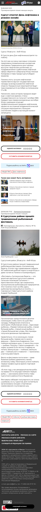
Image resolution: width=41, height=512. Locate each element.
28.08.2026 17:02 (6, 212)
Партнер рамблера (18, 502)
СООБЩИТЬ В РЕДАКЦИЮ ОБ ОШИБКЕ (16, 443)
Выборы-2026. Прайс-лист (12, 441)
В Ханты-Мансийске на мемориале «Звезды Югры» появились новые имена (23, 200)
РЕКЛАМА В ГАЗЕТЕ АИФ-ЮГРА (13, 438)
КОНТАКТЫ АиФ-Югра (10, 435)
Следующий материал (20, 506)
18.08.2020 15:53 (6, 8)
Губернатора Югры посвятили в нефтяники (20, 129)
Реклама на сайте (28, 435)
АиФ (16, 257)
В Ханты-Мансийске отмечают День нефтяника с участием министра (21, 194)
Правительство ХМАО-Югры (11, 48)
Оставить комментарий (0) (20, 156)
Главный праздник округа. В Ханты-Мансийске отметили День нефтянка (21, 181)
